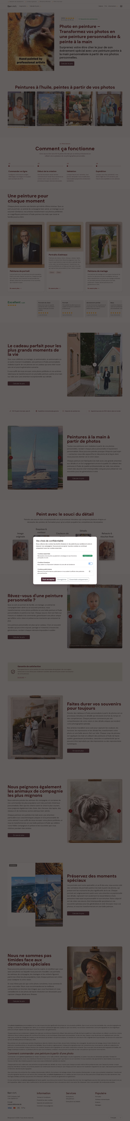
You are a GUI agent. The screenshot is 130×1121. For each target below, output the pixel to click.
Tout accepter (48, 579)
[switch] (90, 563)
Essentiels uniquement (79, 579)
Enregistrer (62, 579)
